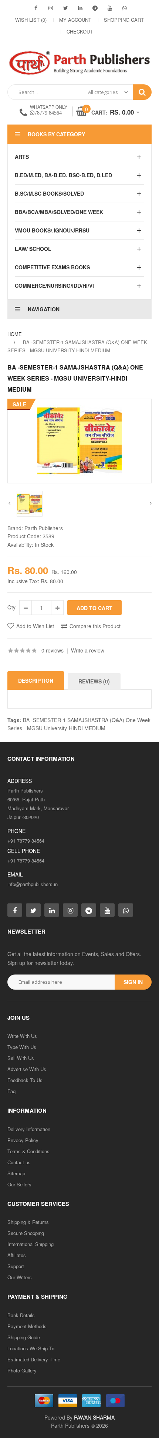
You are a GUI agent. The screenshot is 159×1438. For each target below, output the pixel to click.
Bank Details (21, 1315)
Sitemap (16, 1173)
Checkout (80, 31)
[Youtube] (110, 8)
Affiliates (16, 1255)
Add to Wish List (35, 626)
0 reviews (52, 650)
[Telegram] (95, 8)
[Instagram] (51, 8)
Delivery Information (28, 1129)
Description (35, 680)
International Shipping (30, 1244)
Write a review (87, 650)
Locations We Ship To (30, 1348)
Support (15, 1266)
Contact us (19, 1162)
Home (14, 333)
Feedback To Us (25, 1080)
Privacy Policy (22, 1140)
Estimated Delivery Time (33, 1359)
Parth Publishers (43, 528)
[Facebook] (36, 8)
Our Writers (19, 1277)
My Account (75, 19)
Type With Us (21, 1046)
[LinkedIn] (80, 8)
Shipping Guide (23, 1337)
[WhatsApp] (125, 8)
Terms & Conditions (28, 1151)
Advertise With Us (26, 1069)
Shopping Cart (124, 19)
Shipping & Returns (28, 1221)
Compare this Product (95, 626)
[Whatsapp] (125, 910)
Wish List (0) (31, 19)
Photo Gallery (22, 1370)
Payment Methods (27, 1326)
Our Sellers (19, 1184)
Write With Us (22, 1035)
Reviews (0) (94, 681)
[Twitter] (65, 8)
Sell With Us (20, 1057)
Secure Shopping (25, 1232)
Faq (11, 1091)
